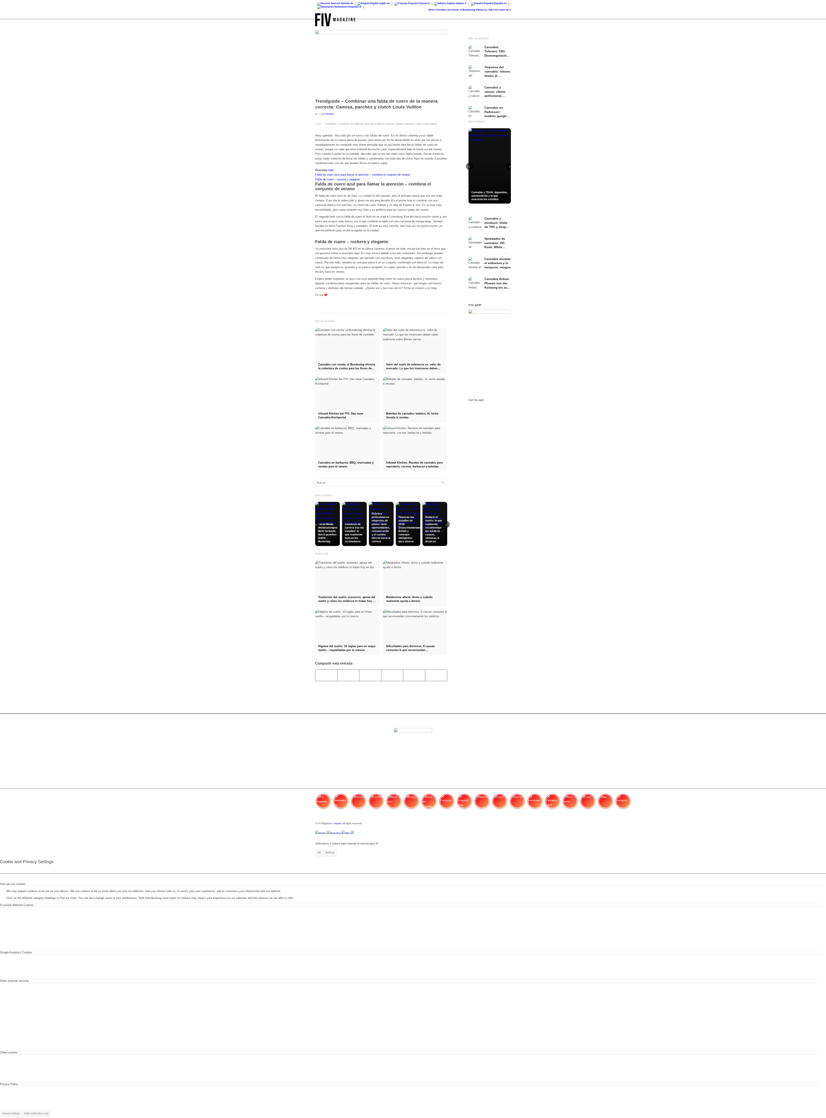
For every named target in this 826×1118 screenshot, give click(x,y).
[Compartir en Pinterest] (392, 675)
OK (319, 852)
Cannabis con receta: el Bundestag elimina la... (441, 9)
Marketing (335, 833)
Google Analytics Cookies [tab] (16, 952)
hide (330, 170)
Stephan (329, 114)
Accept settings (11, 1113)
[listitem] (323, 803)
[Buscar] (506, 19)
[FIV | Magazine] (335, 19)
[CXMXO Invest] (352, 833)
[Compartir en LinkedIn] (414, 675)
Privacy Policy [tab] (9, 1084)
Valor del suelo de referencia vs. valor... (490, 9)
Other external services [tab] (14, 980)
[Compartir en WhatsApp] (370, 675)
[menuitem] (506, 19)
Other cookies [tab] (8, 1052)
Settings (330, 852)
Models (322, 833)
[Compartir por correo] (436, 675)
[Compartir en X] (348, 675)
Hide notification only (36, 1113)
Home (318, 123)
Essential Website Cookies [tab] (17, 905)
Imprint (337, 823)
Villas (347, 833)
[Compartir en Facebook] (326, 675)
